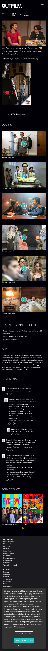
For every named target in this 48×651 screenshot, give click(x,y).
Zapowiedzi (7, 551)
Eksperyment (7, 586)
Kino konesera (8, 560)
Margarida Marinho (14, 54)
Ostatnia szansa (8, 553)
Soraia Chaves (31, 51)
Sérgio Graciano (14, 51)
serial (3, 48)
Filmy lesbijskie (8, 544)
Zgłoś (29, 391)
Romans (6, 572)
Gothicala (10, 477)
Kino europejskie (9, 558)
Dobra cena (7, 556)
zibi (13, 431)
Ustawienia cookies (24, 634)
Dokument (7, 581)
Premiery (6, 548)
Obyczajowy (7, 579)
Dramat (6, 577)
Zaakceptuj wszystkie (24, 640)
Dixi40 (11, 420)
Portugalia (10, 48)
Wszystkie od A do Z (10, 565)
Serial (5, 584)
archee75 (9, 447)
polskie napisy (33, 48)
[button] (16, 105)
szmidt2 (9, 391)
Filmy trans (7, 546)
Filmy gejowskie (8, 541)
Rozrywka (6, 563)
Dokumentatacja (24, 646)
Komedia (6, 574)
